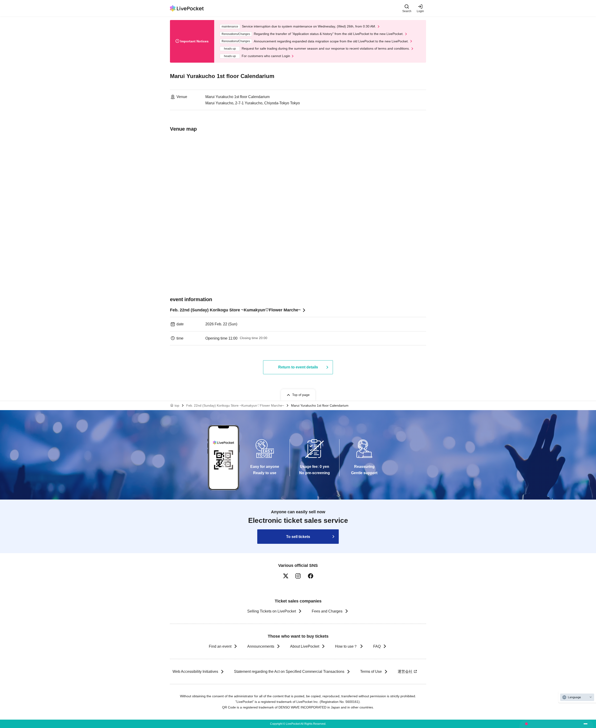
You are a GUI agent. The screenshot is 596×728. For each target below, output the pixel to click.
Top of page (301, 395)
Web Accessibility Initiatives (195, 672)
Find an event (220, 646)
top (177, 405)
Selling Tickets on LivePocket (271, 611)
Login (420, 11)
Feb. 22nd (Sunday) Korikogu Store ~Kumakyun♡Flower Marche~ (235, 310)
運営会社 (405, 672)
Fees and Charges (327, 611)
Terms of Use (371, 672)
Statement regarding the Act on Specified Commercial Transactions (289, 672)
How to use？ (346, 646)
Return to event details (298, 367)
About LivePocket (304, 646)
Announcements (260, 646)
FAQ (377, 646)
